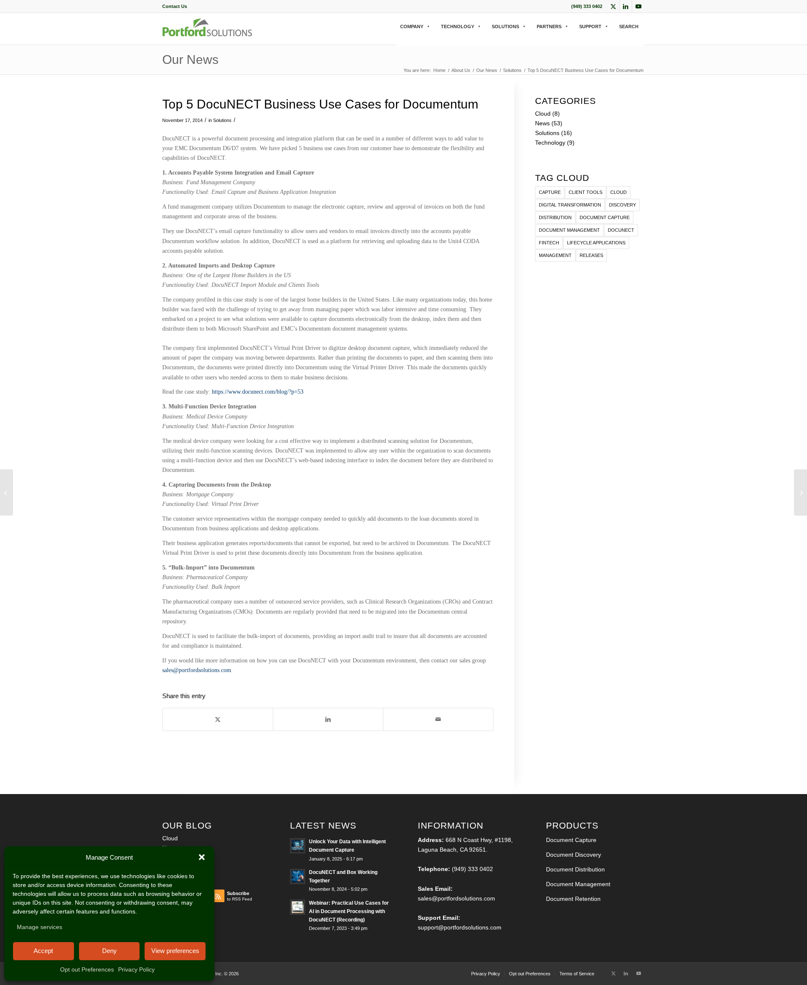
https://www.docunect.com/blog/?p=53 (257, 392)
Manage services (39, 927)
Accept (43, 950)
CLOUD (618, 192)
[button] (202, 857)
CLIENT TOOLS (585, 192)
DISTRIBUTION (555, 217)
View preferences (175, 950)
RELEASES (591, 255)
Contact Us (174, 6)
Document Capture (571, 840)
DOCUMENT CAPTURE (605, 217)
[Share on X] (218, 719)
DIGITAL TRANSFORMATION (570, 204)
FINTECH (549, 242)
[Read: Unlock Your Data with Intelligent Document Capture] (297, 845)
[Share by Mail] (438, 719)
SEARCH (628, 26)
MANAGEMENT (555, 255)
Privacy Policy (136, 969)
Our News (190, 59)
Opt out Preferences (87, 969)
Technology (550, 142)
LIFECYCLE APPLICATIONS (596, 242)
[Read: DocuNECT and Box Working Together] (297, 876)
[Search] (398, 35)
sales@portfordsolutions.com (196, 670)
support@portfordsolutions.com (459, 927)
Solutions (222, 120)
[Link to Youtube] (638, 6)
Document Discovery (573, 854)
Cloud (543, 113)
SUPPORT (590, 26)
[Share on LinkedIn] (328, 719)
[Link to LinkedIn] (626, 6)
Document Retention (573, 898)
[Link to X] (613, 6)
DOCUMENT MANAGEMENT (569, 230)
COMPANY (411, 26)
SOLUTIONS (505, 26)
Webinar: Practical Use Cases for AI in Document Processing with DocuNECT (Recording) (349, 911)
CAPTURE (550, 192)
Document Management (578, 884)
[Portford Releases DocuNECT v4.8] (6, 492)
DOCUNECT (621, 230)
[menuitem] (174, 6)
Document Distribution (575, 869)
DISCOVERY (622, 204)
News (542, 123)
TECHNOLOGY (457, 26)
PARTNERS (549, 26)
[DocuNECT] (207, 34)
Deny (109, 950)
